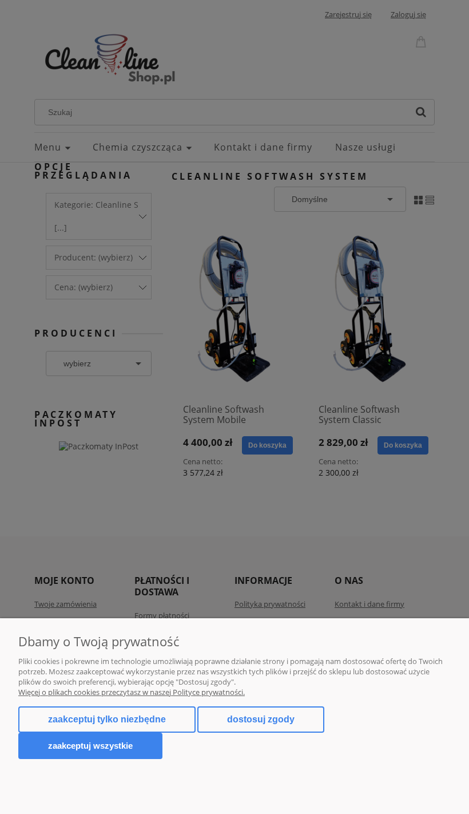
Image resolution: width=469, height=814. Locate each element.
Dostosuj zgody (261, 719)
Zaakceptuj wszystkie (90, 745)
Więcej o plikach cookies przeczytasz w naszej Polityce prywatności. (131, 692)
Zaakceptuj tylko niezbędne (107, 719)
